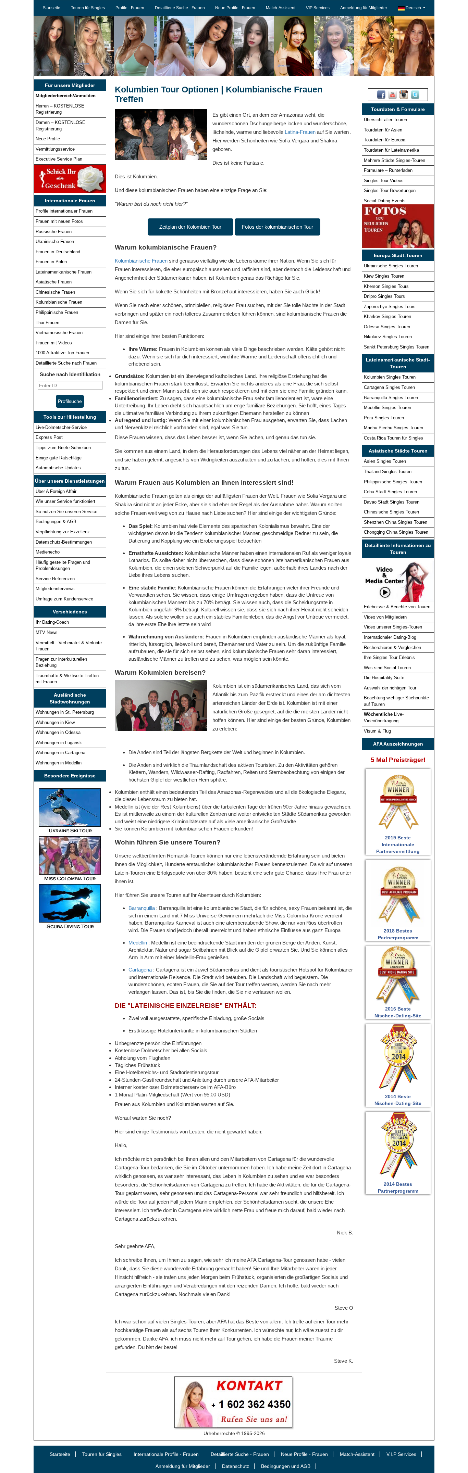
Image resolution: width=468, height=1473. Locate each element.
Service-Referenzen (55, 578)
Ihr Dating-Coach (52, 622)
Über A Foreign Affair (56, 491)
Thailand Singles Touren (387, 471)
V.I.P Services (401, 1454)
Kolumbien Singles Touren (390, 377)
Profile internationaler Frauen (64, 211)
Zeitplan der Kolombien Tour (190, 227)
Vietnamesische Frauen (59, 332)
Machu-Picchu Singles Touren (393, 427)
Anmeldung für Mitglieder (363, 7)
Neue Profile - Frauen (235, 7)
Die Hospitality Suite (384, 677)
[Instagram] (403, 94)
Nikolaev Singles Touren (388, 336)
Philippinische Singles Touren (393, 481)
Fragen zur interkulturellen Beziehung (61, 662)
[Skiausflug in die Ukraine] (70, 810)
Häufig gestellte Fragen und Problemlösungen (63, 565)
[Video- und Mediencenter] (398, 579)
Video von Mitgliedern (385, 617)
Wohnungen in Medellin (59, 762)
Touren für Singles (88, 7)
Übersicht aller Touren (385, 119)
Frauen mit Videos (54, 342)
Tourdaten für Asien (383, 129)
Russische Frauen (54, 231)
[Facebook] (381, 94)
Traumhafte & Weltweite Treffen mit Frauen (67, 679)
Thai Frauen (47, 322)
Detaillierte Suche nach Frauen (66, 363)
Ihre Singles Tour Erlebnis (389, 657)
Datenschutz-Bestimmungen (64, 542)
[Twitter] (415, 94)
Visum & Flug (377, 731)
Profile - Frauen (129, 7)
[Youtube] (392, 94)
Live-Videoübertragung (384, 717)
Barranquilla (142, 908)
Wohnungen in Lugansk (59, 742)
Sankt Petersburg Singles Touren (396, 347)
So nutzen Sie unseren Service (66, 511)
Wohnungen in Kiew (55, 722)
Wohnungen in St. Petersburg (65, 712)
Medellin (138, 942)
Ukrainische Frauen (55, 241)
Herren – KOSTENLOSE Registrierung (60, 109)
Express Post (49, 437)
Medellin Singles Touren (387, 407)
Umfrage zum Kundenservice (64, 598)
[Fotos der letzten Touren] (398, 226)
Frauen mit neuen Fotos (59, 221)
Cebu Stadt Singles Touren (390, 491)
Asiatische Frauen (54, 281)
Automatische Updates (58, 467)
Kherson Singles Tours (386, 286)
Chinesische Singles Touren (391, 512)
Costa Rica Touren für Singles (393, 438)
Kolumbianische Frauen (59, 302)
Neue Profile (48, 138)
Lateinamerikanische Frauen (63, 272)
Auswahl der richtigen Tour (390, 687)
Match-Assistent (280, 7)
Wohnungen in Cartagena (60, 752)
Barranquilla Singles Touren (391, 397)
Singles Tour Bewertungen (390, 190)
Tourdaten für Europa (384, 139)
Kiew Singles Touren (384, 276)
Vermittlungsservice (55, 149)
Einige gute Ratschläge (59, 457)
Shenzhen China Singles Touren (395, 522)
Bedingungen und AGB (285, 1466)
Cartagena (140, 970)
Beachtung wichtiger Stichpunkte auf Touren (396, 701)
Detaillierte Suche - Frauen (180, 7)
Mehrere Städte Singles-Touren (394, 160)
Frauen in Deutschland (58, 251)
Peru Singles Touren (384, 417)
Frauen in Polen (51, 261)
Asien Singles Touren (385, 461)
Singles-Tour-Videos (384, 180)
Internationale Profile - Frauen (166, 1454)
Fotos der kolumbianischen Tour (277, 227)
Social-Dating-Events (385, 200)
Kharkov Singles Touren (387, 316)
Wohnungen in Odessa (58, 732)
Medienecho (48, 552)
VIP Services (318, 7)
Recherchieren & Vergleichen (392, 647)
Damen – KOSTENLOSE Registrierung (60, 125)
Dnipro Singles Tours (384, 296)
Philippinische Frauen (57, 312)
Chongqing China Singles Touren (396, 532)
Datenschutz (235, 1466)
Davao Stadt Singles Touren (391, 502)
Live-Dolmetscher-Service (61, 427)
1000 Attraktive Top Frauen (62, 352)
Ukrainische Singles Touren (391, 265)
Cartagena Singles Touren (389, 387)
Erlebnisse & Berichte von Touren (397, 606)
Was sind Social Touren (387, 667)
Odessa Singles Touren (387, 326)
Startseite (51, 7)
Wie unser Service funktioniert (65, 501)
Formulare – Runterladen (388, 170)
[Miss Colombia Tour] (70, 858)
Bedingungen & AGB (56, 521)
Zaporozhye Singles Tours (390, 306)
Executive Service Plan (59, 159)
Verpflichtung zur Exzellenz (63, 531)
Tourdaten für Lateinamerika (391, 150)
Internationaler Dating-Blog (390, 637)
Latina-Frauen (300, 132)
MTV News (47, 632)
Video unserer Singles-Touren (393, 627)
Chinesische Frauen (55, 292)
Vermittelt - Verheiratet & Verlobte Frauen (69, 646)
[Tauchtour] (70, 906)
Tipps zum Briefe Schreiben (63, 447)
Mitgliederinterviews (55, 588)
